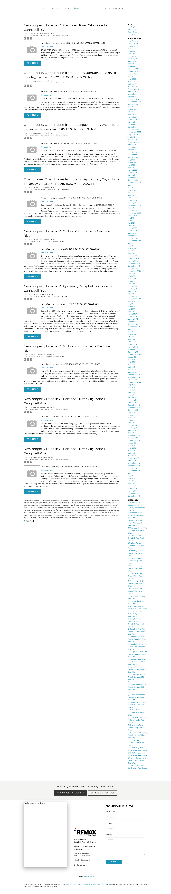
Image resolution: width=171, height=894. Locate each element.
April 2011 (131, 483)
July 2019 (131, 246)
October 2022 (133, 152)
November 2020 (134, 208)
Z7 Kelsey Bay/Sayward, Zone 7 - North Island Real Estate (51, 517)
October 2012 (133, 438)
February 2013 (133, 428)
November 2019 (134, 236)
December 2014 (134, 375)
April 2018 (131, 284)
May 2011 (131, 481)
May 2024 (131, 112)
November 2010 (134, 496)
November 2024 (134, 97)
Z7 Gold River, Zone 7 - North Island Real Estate (95, 515)
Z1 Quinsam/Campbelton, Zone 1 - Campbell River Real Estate (92, 512)
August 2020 (133, 215)
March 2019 (132, 256)
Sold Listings (132, 34)
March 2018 (132, 286)
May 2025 (131, 81)
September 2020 (134, 213)
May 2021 (131, 193)
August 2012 (133, 443)
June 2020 (132, 221)
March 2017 (132, 314)
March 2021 (132, 198)
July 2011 (131, 476)
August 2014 (133, 385)
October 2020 (133, 210)
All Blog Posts (133, 27)
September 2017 (134, 299)
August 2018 (133, 274)
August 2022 (133, 157)
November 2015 (134, 349)
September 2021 (134, 183)
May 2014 (131, 392)
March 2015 (132, 370)
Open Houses (133, 32)
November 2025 (134, 66)
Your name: (111, 812)
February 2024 (133, 119)
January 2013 (133, 430)
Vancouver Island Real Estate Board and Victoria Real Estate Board (86, 884)
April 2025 (132, 84)
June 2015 (132, 362)
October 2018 (133, 268)
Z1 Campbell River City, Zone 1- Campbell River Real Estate (60, 509)
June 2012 (132, 448)
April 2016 (131, 339)
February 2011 (133, 488)
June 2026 (132, 49)
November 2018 (134, 266)
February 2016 (133, 344)
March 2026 (132, 56)
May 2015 (131, 365)
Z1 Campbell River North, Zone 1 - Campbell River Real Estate (92, 509)
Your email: (111, 823)
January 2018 (133, 291)
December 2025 (134, 64)
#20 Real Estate (35, 500)
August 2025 (133, 74)
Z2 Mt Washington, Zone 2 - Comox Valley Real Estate (68, 515)
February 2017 (133, 316)
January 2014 (133, 402)
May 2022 (131, 165)
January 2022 (133, 175)
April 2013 (131, 423)
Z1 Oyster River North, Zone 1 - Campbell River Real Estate (93, 510)
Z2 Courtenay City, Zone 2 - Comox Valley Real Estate (80, 514)
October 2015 (133, 352)
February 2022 (133, 173)
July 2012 (131, 445)
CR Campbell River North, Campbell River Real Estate (83, 500)
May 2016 (131, 337)
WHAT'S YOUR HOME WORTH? (70, 793)
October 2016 (133, 324)
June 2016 (132, 334)
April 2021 (131, 195)
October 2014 (133, 380)
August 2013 (133, 413)
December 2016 (134, 322)
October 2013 (133, 410)
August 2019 (133, 243)
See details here (47, 46)
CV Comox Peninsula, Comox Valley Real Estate (46, 504)
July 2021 (131, 188)
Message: (110, 835)
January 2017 (133, 319)
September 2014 (134, 382)
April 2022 (132, 167)
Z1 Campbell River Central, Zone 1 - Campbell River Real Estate (92, 507)
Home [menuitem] (43, 8)
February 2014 (133, 400)
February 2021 (133, 200)
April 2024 (132, 114)
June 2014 (132, 390)
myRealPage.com (89, 876)
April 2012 (131, 453)
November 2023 (134, 127)
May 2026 (131, 51)
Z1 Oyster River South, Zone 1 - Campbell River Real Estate (137, 677)
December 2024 (134, 94)
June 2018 (132, 279)
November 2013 (134, 408)
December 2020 (134, 205)
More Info (117, 8)
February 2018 (133, 289)
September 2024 (134, 102)
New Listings (132, 29)
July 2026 (131, 46)
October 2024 (133, 99)
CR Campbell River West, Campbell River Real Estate (44, 502)
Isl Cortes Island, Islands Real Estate (70, 505)
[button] (74, 865)
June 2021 (132, 190)
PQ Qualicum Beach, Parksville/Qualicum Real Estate (61, 507)
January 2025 (133, 92)
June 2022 (132, 162)
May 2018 (131, 281)
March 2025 (132, 86)
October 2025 (133, 69)
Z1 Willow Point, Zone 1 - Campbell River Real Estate (47, 241)
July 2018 (131, 276)
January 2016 (133, 347)
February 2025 (133, 89)
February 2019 (133, 258)
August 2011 (132, 473)
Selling (105, 8)
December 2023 (134, 124)
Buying (64, 8)
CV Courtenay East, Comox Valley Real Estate (93, 504)
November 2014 (134, 377)
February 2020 (134, 231)
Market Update (112, 505)
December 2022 (134, 147)
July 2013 (131, 415)
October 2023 (133, 130)
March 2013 (132, 425)
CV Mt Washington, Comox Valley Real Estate (49, 505)
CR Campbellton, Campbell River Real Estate (69, 502)
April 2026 (132, 54)
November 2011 (134, 466)
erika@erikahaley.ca (82, 860)
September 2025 (134, 71)
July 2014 (131, 387)
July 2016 (131, 332)
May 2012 (131, 450)
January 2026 (133, 61)
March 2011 (132, 486)
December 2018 (134, 263)
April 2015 (131, 367)
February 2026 (133, 59)
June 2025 (132, 79)
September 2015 (134, 354)
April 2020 (132, 226)
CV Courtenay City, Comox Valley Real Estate (69, 504)
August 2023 (133, 135)
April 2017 (131, 311)
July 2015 (131, 360)
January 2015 (133, 372)
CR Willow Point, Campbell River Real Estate (93, 502)
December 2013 (134, 405)
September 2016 (134, 327)
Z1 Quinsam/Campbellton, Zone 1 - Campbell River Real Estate (50, 189)
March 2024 (132, 117)
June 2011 (131, 478)
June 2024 (132, 109)
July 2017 (131, 304)
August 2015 (132, 357)
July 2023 (131, 137)
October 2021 (133, 180)
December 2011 (134, 463)
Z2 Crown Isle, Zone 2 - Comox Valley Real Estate (107, 514)
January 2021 (133, 203)
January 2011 (133, 491)
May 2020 (131, 223)
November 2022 (134, 150)
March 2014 (132, 397)
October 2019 (133, 238)
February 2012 (133, 458)
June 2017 (132, 306)
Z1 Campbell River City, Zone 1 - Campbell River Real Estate (49, 35)
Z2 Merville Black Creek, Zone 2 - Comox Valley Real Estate (39, 515)
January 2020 (133, 233)
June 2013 (132, 418)
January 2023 (133, 145)
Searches (52, 8)
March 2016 (132, 342)
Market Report (103, 505)
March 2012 (132, 456)
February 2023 (133, 142)
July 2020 (131, 218)
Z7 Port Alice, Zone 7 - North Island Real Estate (79, 517)
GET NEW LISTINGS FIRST (102, 793)
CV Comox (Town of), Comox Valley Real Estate (136, 553)
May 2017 (131, 309)
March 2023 (132, 140)
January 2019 (133, 261)
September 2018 (134, 271)
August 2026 (133, 44)
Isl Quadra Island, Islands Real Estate (89, 505)
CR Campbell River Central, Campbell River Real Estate (54, 500)
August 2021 (133, 185)
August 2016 (132, 329)
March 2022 (132, 170)
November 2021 (134, 178)
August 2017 (133, 301)
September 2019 (134, 241)
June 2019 (132, 248)
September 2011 (134, 471)
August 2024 (133, 104)
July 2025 (131, 76)
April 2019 (131, 253)
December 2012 (134, 433)
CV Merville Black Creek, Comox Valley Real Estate (137, 583)
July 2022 (131, 160)
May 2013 (131, 420)
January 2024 (133, 122)
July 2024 (131, 107)
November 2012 (134, 435)
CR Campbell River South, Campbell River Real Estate (136, 522)
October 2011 (133, 468)
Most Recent (133, 41)
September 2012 (134, 440)
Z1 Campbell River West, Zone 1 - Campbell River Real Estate (61, 510)
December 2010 (134, 493)
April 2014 (131, 395)
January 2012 (133, 461)
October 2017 (133, 296)
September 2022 (134, 155)
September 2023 (134, 132)
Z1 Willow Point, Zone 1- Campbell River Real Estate (52, 514)
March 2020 (132, 228)
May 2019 (131, 251)
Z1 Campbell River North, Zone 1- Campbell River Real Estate (137, 654)
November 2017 (134, 294)
